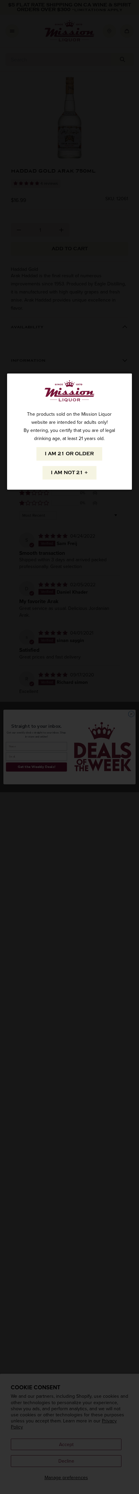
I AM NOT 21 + (69, 472)
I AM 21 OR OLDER (69, 454)
